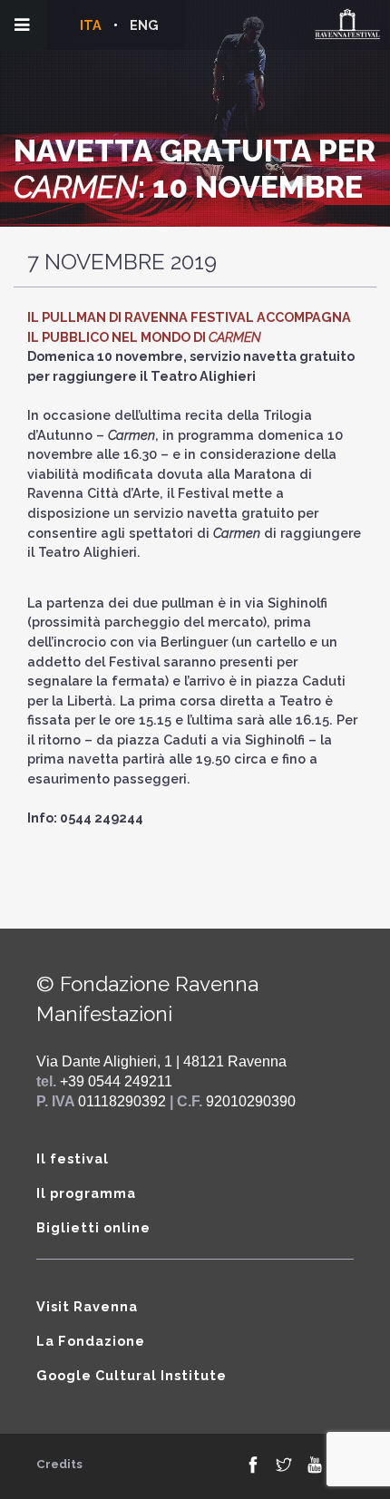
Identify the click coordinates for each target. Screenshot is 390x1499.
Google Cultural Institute (131, 1375)
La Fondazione (90, 1340)
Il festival (72, 1158)
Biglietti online (93, 1227)
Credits (59, 1464)
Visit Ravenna (87, 1306)
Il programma (86, 1193)
